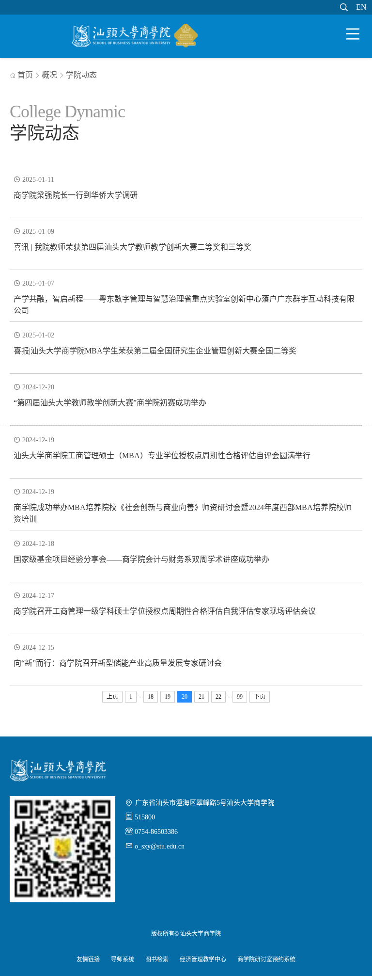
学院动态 (81, 75)
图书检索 (157, 959)
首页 (21, 75)
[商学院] (135, 37)
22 (218, 696)
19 (167, 696)
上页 (112, 696)
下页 (259, 696)
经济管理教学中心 (203, 959)
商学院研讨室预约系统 (266, 959)
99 (240, 696)
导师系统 (122, 959)
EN (361, 7)
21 (201, 696)
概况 (49, 75)
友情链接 (88, 959)
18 (151, 696)
